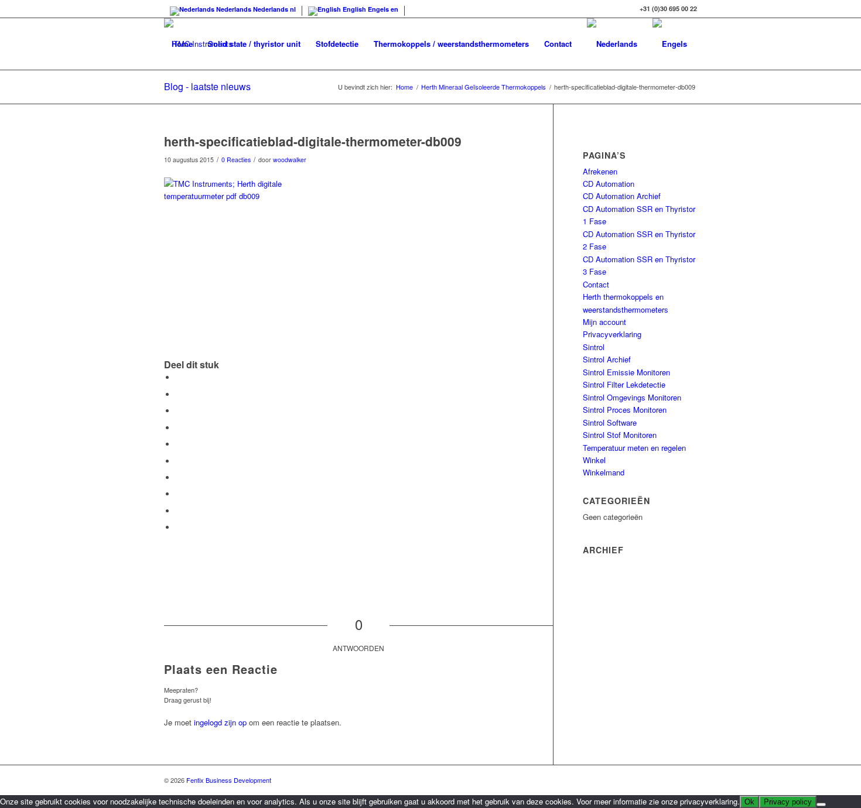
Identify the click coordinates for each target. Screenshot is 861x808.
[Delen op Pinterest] (179, 444)
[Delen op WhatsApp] (179, 427)
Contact (596, 284)
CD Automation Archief (622, 195)
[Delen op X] (179, 394)
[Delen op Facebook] (179, 377)
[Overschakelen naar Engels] (670, 44)
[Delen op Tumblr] (179, 477)
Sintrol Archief (607, 359)
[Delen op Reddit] (179, 510)
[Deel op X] (179, 410)
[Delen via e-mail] (179, 527)
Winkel (594, 459)
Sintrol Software (610, 422)
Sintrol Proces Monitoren (625, 409)
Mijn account (604, 321)
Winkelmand (603, 472)
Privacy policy (788, 801)
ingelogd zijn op (220, 722)
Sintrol (593, 346)
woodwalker (289, 159)
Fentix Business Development (228, 780)
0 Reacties (236, 159)
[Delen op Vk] (179, 493)
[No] (821, 804)
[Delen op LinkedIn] (179, 461)
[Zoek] (175, 95)
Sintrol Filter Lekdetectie (624, 384)
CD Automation (608, 183)
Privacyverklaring (612, 334)
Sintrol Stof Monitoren (620, 434)
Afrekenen (600, 171)
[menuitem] (182, 44)
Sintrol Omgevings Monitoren (632, 397)
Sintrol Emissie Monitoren (626, 372)
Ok (749, 801)
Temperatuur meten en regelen (634, 447)
